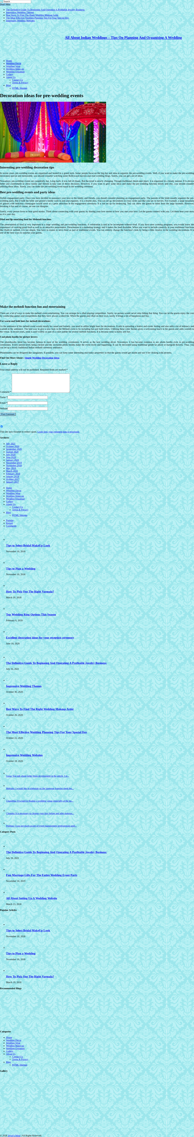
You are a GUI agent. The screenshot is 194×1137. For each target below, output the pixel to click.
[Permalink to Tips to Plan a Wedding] (11, 562)
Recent (9, 523)
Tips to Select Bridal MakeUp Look (28, 545)
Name (3, 397)
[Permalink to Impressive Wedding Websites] (11, 749)
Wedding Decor (13, 63)
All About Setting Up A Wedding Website (31, 898)
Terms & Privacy (20, 82)
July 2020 (10, 454)
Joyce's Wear (14, 1135)
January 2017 (12, 482)
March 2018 (12, 471)
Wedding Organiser (15, 71)
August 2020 (12, 452)
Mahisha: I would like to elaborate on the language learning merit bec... (40, 788)
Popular (9, 520)
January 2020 (12, 460)
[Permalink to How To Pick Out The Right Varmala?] (11, 585)
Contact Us (17, 80)
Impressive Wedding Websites (20, 20)
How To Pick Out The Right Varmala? (30, 591)
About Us (10, 77)
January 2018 (12, 476)
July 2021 (10, 443)
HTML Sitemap (19, 88)
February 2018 (13, 473)
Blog (8, 85)
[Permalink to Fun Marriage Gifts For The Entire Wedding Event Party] (11, 869)
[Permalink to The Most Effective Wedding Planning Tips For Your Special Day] (11, 726)
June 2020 (11, 457)
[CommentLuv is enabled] (31, 426)
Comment (5, 392)
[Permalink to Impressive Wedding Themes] (11, 680)
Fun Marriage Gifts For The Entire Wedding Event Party (41, 875)
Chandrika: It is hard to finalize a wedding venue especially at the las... (39, 801)
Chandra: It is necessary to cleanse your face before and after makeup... (40, 813)
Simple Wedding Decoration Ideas (42, 358)
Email (3, 403)
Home (9, 60)
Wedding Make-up (15, 69)
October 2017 (12, 479)
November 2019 (14, 462)
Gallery (9, 74)
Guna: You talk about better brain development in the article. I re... (37, 776)
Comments (11, 526)
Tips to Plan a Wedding (20, 568)
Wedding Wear (13, 66)
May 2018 (11, 468)
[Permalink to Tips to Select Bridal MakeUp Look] (11, 539)
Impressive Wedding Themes (20, 12)
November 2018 (14, 465)
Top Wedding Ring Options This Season (31, 614)
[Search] (1, 2)
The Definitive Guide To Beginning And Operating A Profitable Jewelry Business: (45, 9)
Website (4, 408)
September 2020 (14, 449)
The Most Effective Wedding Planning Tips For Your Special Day (37, 18)
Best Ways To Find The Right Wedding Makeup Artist (32, 15)
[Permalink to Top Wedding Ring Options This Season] (11, 608)
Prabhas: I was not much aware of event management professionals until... (41, 826)
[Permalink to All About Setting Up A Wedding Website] (11, 892)
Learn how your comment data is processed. (58, 431)
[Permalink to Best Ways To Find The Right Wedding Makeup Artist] (11, 703)
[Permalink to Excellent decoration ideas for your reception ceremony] (11, 631)
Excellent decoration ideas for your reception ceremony (40, 637)
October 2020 (12, 446)
